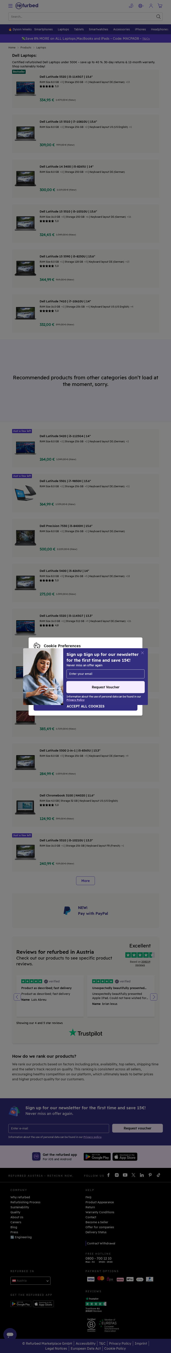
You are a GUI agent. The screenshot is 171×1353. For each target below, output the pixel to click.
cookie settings (121, 668)
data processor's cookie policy (56, 676)
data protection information (81, 672)
